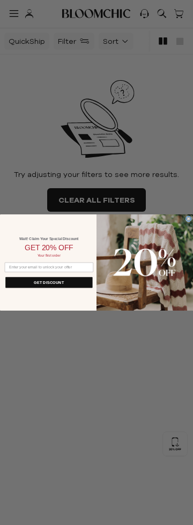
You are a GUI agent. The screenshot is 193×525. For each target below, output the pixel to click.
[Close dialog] (188, 219)
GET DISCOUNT (49, 282)
